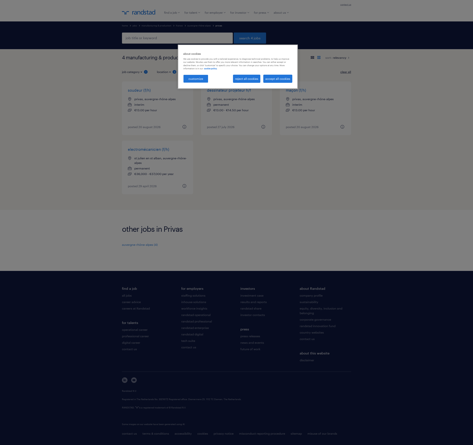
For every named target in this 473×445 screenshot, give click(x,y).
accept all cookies (277, 78)
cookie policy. (210, 68)
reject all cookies (246, 78)
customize (195, 78)
